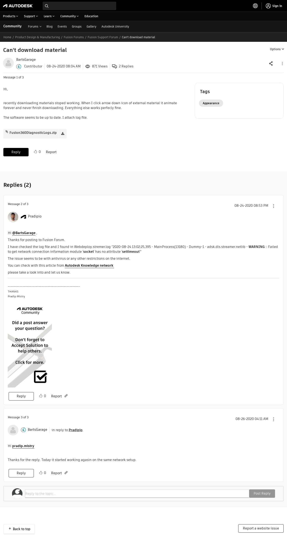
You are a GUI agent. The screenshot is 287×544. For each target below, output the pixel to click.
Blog (49, 26)
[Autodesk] (18, 6)
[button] (282, 63)
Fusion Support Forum (103, 37)
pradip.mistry (23, 446)
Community (12, 26)
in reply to (67, 430)
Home (7, 37)
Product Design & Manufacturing (37, 37)
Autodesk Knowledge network (89, 265)
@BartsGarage (24, 233)
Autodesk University (115, 26)
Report (51, 152)
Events (62, 26)
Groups (77, 26)
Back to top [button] (21, 529)
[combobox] (79, 6)
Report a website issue (261, 528)
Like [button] (35, 151)
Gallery (91, 26)
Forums (33, 26)
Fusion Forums (74, 37)
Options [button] (275, 49)
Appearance (211, 103)
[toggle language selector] (255, 5)
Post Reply (262, 493)
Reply (16, 152)
